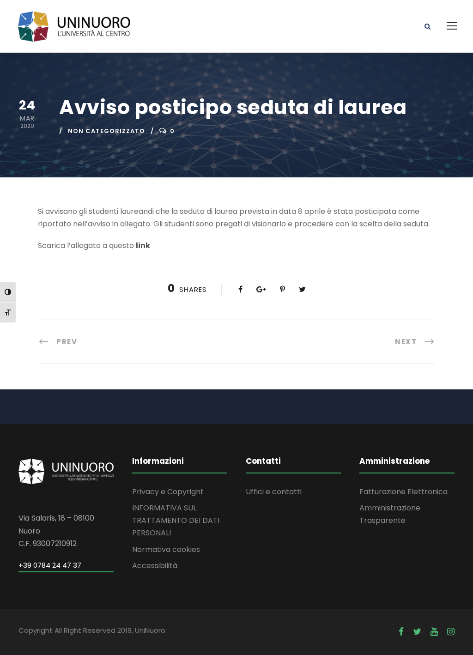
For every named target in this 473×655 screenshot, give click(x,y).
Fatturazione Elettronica (403, 491)
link (143, 245)
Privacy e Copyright (168, 491)
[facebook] (401, 631)
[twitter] (417, 631)
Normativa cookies (166, 549)
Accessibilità (154, 565)
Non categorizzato (106, 131)
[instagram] (451, 631)
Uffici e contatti (274, 491)
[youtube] (434, 631)
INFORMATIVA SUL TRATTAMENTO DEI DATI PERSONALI (175, 520)
